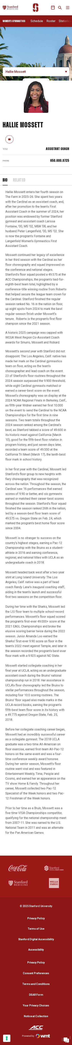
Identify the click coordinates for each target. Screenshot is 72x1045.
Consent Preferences (36, 973)
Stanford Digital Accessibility (37, 939)
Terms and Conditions (36, 984)
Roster (50, 21)
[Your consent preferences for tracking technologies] (6, 1038)
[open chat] (66, 1039)
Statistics (65, 21)
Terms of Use (36, 928)
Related (19, 180)
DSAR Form (36, 994)
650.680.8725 (59, 161)
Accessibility (37, 949)
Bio (5, 180)
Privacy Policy (37, 918)
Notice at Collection (36, 1016)
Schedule (37, 21)
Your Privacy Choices (36, 1005)
